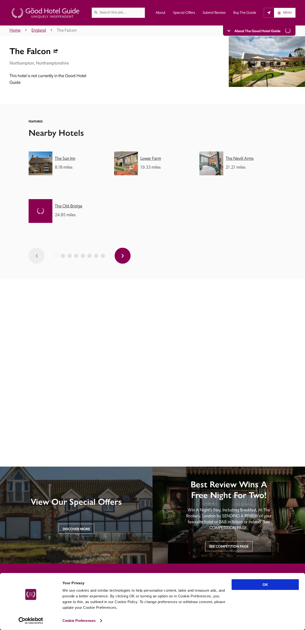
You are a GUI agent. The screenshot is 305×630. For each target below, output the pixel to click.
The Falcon (66, 31)
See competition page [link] (229, 546)
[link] (95, 12)
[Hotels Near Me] (269, 12)
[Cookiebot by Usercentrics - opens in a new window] (31, 620)
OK (265, 585)
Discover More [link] (76, 529)
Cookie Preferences (79, 621)
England (38, 31)
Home (15, 31)
